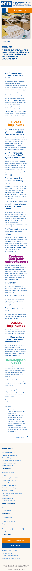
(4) (19, 355)
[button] (4, 10)
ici (15, 413)
